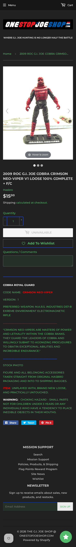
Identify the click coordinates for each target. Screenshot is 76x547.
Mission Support (38, 459)
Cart (70, 5)
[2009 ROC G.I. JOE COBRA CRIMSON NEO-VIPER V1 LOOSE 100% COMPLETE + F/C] (34, 165)
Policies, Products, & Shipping (38, 464)
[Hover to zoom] (38, 112)
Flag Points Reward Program (38, 469)
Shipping (9, 202)
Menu (12, 5)
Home (7, 53)
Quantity (9, 213)
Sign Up (65, 506)
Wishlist (38, 478)
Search (38, 454)
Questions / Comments (20, 252)
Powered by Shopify (36, 540)
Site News (38, 474)
